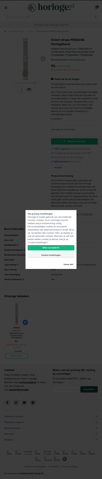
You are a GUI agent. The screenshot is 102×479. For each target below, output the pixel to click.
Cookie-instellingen (51, 255)
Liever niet (68, 264)
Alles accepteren (50, 247)
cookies (40, 220)
